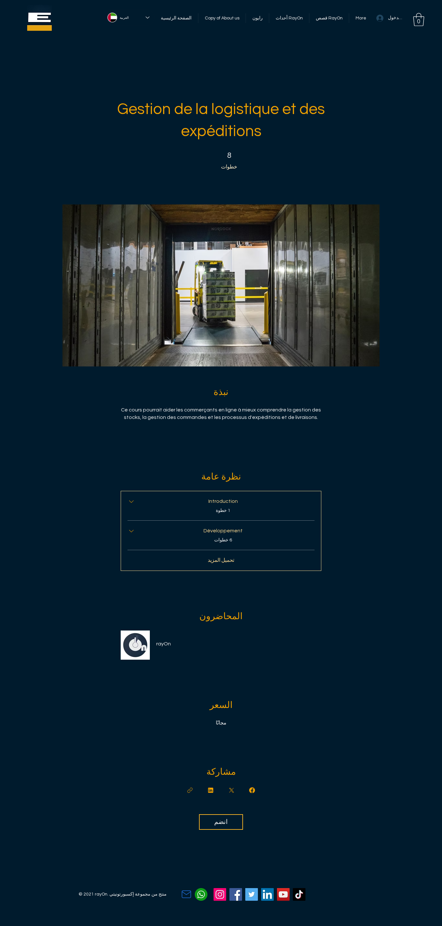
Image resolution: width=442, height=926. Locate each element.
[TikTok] (299, 894)
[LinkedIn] (267, 894)
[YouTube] (283, 894)
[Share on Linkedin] (211, 790)
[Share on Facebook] (252, 790)
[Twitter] (251, 894)
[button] (418, 19)
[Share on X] (231, 790)
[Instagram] (220, 894)
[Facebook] (235, 894)
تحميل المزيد (221, 560)
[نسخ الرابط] (190, 790)
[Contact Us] (186, 894)
